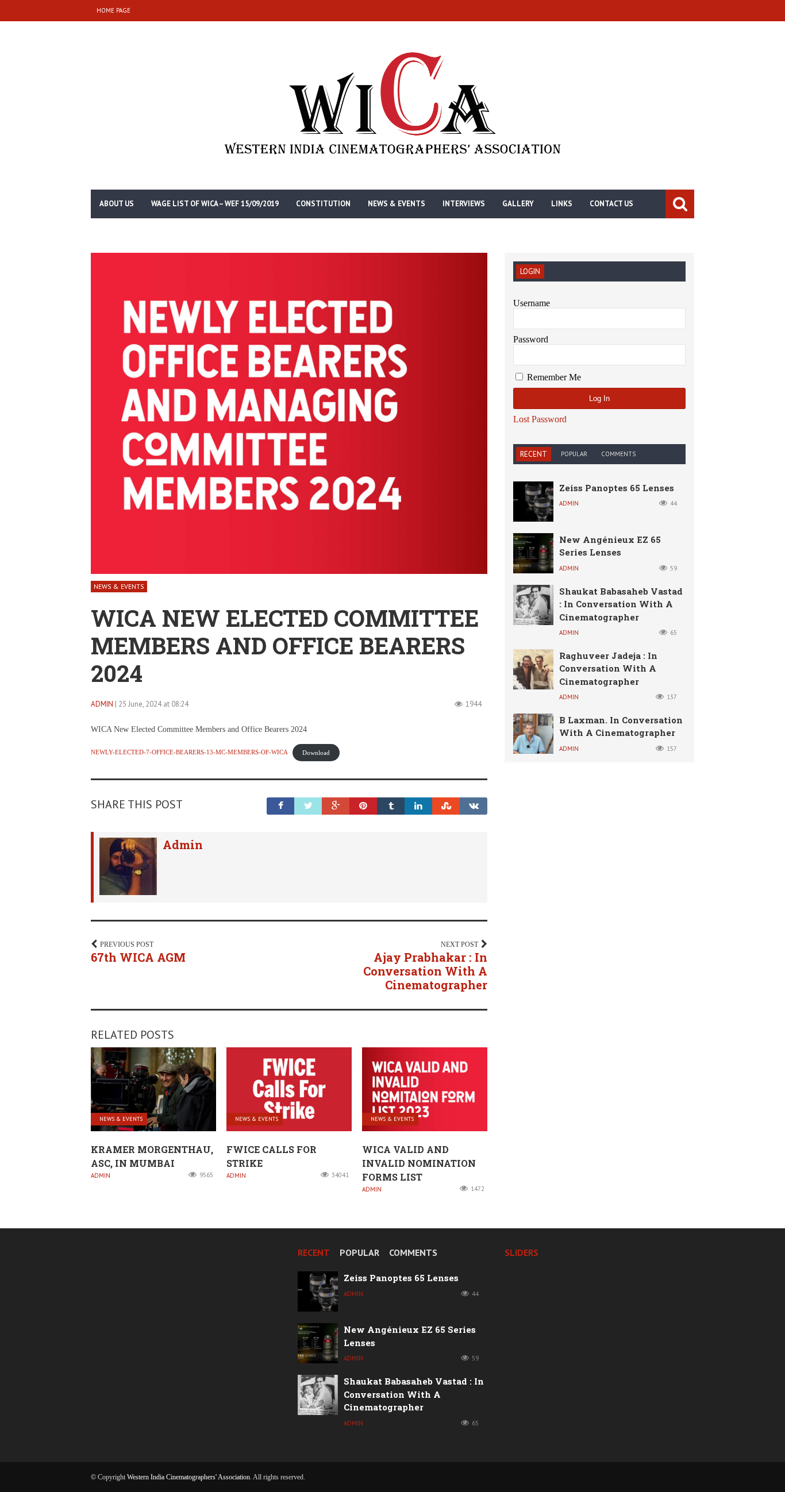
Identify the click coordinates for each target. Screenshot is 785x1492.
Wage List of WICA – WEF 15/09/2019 (215, 204)
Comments (618, 454)
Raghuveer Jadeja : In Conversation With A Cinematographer (608, 668)
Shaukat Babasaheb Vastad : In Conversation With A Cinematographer (621, 604)
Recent (533, 454)
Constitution (323, 204)
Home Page (113, 10)
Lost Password (540, 419)
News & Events (396, 204)
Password (530, 339)
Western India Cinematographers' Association (188, 1477)
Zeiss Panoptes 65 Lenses (616, 488)
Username (531, 303)
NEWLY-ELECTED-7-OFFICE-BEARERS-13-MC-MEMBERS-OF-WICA (189, 752)
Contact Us (611, 204)
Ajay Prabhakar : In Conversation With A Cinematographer (425, 971)
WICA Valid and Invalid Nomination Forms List (419, 1163)
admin (102, 704)
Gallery (518, 204)
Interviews (463, 204)
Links (561, 204)
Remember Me (553, 377)
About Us (116, 204)
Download (316, 752)
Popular (574, 454)
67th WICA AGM (138, 957)
